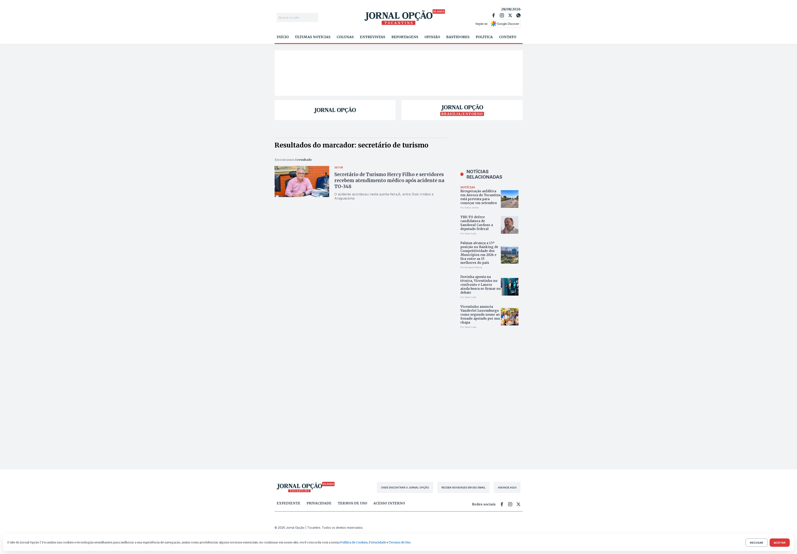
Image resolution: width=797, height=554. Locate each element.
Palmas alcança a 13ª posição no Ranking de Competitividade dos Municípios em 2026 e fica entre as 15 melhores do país (479, 253)
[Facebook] (493, 15)
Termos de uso (352, 503)
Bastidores (457, 37)
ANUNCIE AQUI (507, 487)
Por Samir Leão (468, 233)
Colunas (345, 37)
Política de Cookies (354, 542)
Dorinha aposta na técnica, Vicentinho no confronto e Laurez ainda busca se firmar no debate (480, 285)
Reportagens (404, 37)
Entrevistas (372, 37)
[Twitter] (510, 15)
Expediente (288, 503)
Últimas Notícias (312, 37)
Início (283, 37)
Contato (507, 37)
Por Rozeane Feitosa (471, 267)
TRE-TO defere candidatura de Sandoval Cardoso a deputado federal (476, 223)
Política (484, 37)
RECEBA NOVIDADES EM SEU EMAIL (463, 487)
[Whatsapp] (518, 15)
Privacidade (319, 503)
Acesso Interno (389, 503)
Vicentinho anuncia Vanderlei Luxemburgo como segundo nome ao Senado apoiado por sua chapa (480, 314)
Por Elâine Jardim (469, 207)
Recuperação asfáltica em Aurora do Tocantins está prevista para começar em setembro (480, 197)
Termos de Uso (400, 542)
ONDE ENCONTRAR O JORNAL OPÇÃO (405, 487)
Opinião (432, 37)
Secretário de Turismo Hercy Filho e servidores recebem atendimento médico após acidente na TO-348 (389, 180)
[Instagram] (502, 15)
